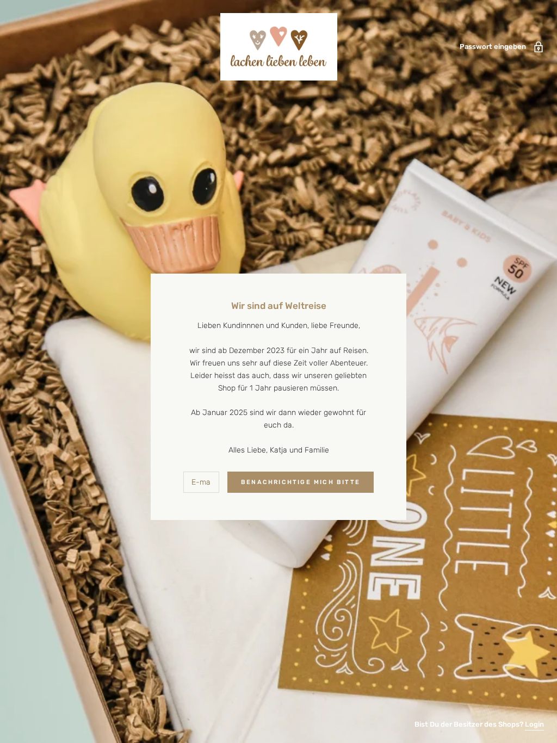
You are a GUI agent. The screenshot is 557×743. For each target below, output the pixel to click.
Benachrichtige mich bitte (300, 482)
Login (534, 724)
